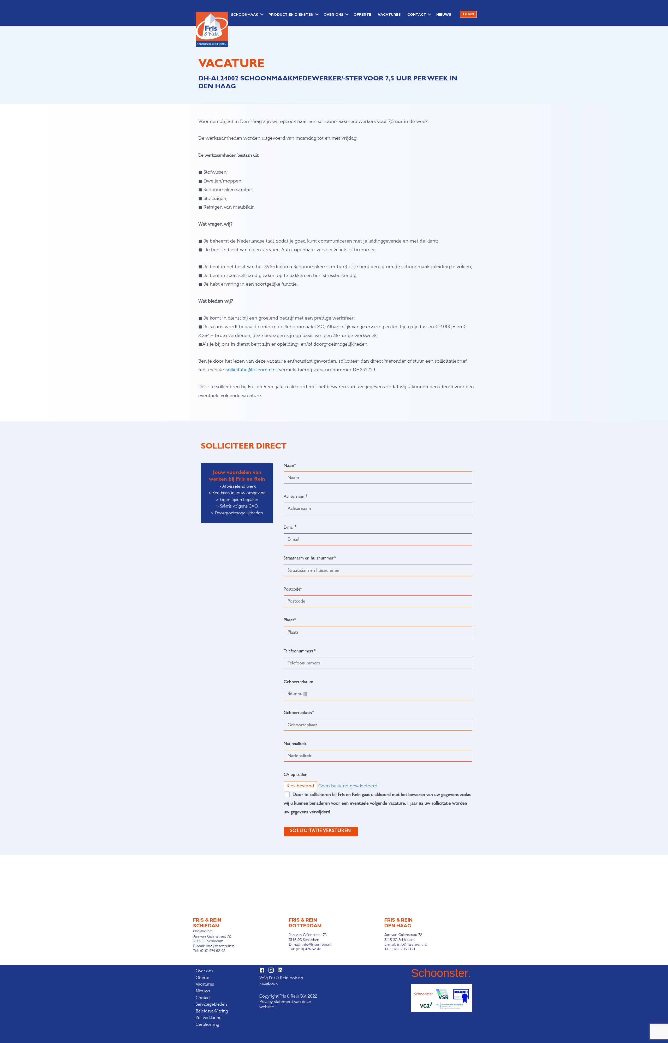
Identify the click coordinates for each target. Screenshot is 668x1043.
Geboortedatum (298, 682)
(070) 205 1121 (403, 949)
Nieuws (443, 14)
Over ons (333, 14)
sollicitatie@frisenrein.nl (251, 370)
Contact (416, 14)
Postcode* (293, 589)
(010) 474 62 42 (212, 950)
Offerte (362, 14)
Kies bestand (300, 786)
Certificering (207, 1024)
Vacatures (389, 14)
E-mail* (290, 528)
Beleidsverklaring (212, 1011)
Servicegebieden (211, 1004)
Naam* (290, 466)
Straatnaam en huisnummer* (310, 558)
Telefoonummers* (299, 651)
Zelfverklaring (209, 1017)
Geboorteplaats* (299, 713)
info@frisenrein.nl (220, 946)
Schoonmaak (244, 14)
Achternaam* (295, 497)
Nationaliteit (295, 744)
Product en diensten (291, 14)
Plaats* (290, 620)
